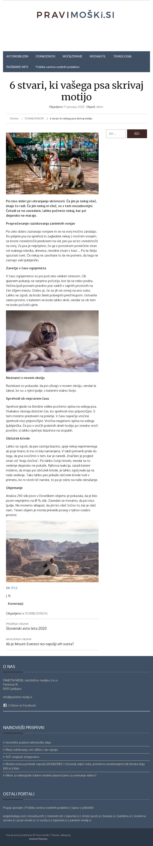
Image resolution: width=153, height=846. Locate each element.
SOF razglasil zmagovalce (22, 756)
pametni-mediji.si (80, 820)
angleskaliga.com (14, 816)
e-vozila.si (43, 820)
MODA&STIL (98, 56)
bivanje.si (109, 816)
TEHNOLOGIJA (122, 56)
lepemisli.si (60, 820)
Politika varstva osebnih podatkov (57, 67)
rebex (99, 106)
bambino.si (124, 816)
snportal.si (72, 816)
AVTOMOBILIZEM (17, 56)
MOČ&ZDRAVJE (72, 56)
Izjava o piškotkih (83, 807)
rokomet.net (55, 816)
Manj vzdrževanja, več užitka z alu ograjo (32, 749)
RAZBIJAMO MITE (17, 67)
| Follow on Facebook (21, 705)
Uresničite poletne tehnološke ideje (28, 742)
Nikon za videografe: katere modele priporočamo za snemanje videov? (51, 775)
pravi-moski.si (26, 820)
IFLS (14, 588)
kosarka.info (36, 816)
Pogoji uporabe (13, 807)
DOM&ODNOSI (45, 56)
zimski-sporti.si (91, 816)
